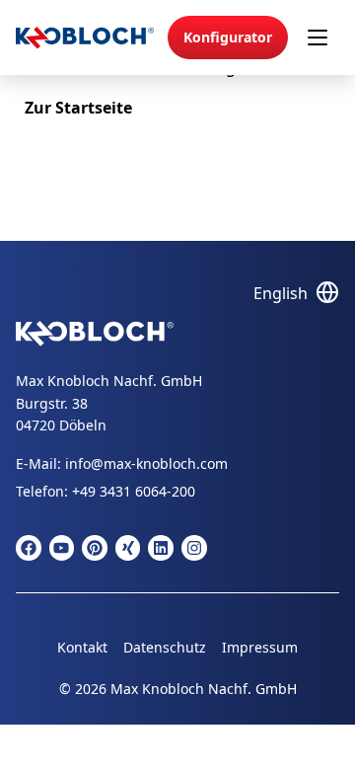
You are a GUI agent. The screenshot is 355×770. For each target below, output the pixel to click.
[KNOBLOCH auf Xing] (128, 548)
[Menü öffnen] (317, 37)
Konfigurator (227, 37)
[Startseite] (85, 38)
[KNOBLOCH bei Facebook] (28, 548)
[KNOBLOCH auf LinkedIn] (161, 548)
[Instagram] (194, 548)
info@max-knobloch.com (146, 463)
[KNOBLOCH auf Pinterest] (94, 548)
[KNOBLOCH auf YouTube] (62, 548)
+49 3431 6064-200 (133, 491)
